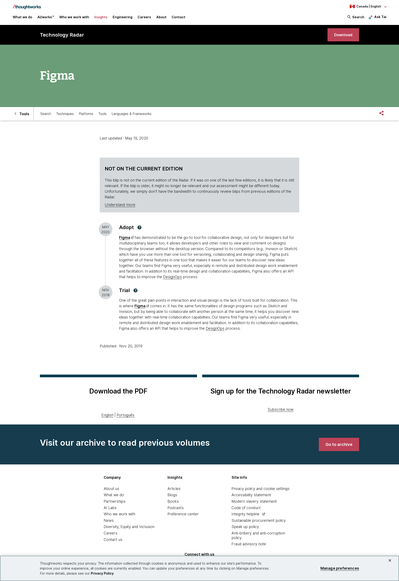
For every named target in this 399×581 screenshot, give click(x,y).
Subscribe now (280, 409)
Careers (110, 533)
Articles (174, 488)
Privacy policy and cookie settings (260, 488)
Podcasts (175, 508)
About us (111, 488)
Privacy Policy (102, 573)
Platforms (86, 114)
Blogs (172, 495)
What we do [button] (22, 17)
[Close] (389, 560)
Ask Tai (380, 17)
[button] (139, 227)
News (109, 520)
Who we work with (119, 514)
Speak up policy (245, 526)
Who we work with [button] (74, 17)
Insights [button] (100, 17)
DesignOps (172, 277)
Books (173, 501)
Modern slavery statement (254, 501)
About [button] (161, 17)
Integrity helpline (245, 514)
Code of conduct (246, 508)
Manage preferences (339, 568)
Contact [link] (178, 17)
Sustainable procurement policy (259, 520)
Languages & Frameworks (131, 114)
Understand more (120, 204)
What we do (114, 495)
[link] (343, 34)
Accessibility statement (251, 495)
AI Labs (110, 508)
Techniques (65, 114)
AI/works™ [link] (45, 17)
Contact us (113, 539)
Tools (102, 114)
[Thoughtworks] (27, 4)
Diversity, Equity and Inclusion (129, 526)
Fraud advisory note (249, 544)
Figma (124, 237)
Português (125, 415)
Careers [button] (144, 17)
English (107, 415)
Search (358, 17)
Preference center (182, 514)
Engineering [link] (122, 17)
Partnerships (115, 501)
